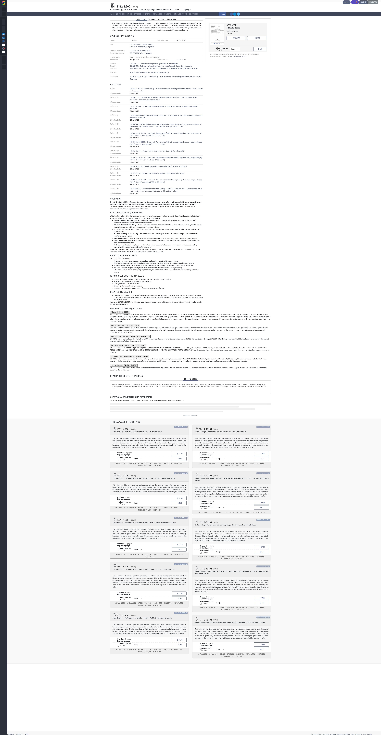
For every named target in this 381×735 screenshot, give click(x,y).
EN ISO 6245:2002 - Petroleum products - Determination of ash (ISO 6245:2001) (158, 167)
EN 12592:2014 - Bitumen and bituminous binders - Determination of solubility (157, 151)
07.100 (239, 56)
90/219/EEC (147, 14)
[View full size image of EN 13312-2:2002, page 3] (217, 34)
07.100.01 (137, 14)
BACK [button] (112, 14)
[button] (222, 14)
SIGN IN (363, 2)
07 (231, 56)
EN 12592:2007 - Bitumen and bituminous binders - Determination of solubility (157, 173)
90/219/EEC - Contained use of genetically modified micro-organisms (154, 64)
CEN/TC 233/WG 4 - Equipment (141, 53)
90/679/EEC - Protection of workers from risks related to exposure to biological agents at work (163, 68)
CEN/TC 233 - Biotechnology (140, 51)
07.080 (129, 14)
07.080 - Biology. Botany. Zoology (141, 44)
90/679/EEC (168, 14)
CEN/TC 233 (193, 14)
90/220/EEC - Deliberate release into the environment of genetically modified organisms (161, 66)
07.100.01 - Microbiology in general (142, 47)
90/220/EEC (157, 14)
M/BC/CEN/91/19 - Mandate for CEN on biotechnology (149, 72)
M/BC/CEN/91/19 (180, 14)
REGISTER (373, 2)
